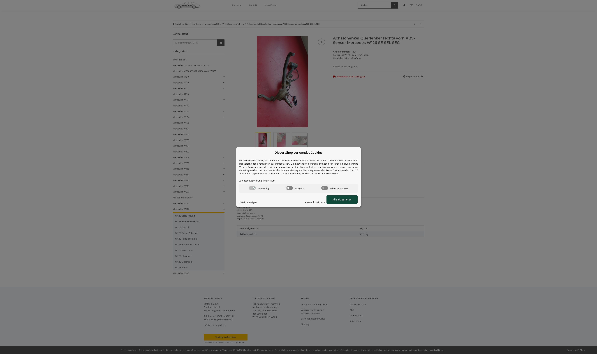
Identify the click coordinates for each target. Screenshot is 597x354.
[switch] (252, 188)
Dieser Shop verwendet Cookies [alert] (298, 152)
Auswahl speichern (315, 202)
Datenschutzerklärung (250, 180)
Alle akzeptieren (342, 199)
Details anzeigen (248, 202)
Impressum (269, 180)
